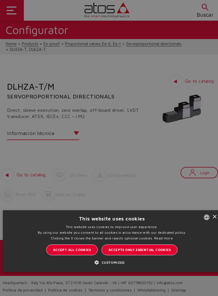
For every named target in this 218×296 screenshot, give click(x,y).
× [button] (214, 217)
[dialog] (109, 148)
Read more (163, 238)
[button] (112, 262)
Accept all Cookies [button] (72, 250)
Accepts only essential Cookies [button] (139, 250)
